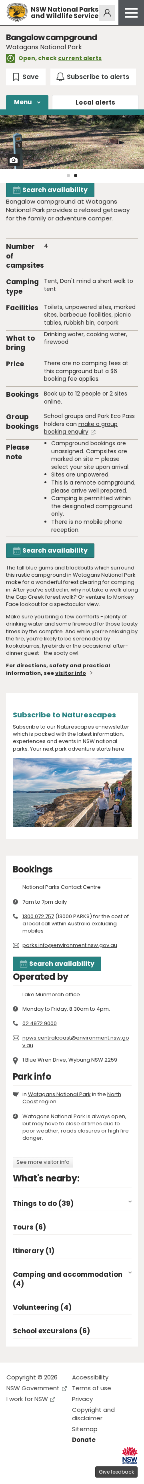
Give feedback (116, 1471)
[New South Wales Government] (130, 1455)
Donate (84, 1440)
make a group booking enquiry (81, 428)
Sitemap (85, 1429)
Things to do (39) (43, 1203)
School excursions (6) (51, 1331)
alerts (96, 102)
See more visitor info (43, 1162)
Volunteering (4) (42, 1307)
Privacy (82, 1399)
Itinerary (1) (33, 1251)
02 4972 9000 (39, 1023)
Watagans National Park (59, 1094)
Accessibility (90, 1377)
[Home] (17, 12)
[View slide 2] (75, 175)
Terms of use (91, 1388)
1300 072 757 (38, 916)
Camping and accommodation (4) (67, 1279)
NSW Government (33, 1388)
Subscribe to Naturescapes (64, 715)
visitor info (70, 673)
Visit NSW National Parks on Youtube (48, 1471)
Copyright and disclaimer (93, 1413)
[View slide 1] (68, 175)
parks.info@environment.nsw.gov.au (69, 945)
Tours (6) (29, 1227)
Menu (23, 102)
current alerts (80, 58)
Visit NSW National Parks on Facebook (13, 1471)
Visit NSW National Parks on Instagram (31, 1471)
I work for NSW (27, 1399)
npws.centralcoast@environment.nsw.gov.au (75, 1041)
